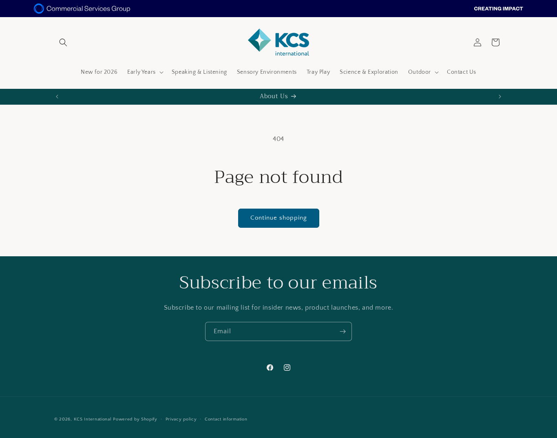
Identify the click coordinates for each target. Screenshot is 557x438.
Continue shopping (278, 217)
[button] (63, 42)
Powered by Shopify (135, 419)
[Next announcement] (500, 96)
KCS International (93, 419)
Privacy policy (181, 418)
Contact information (226, 418)
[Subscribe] (342, 331)
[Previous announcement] (57, 96)
